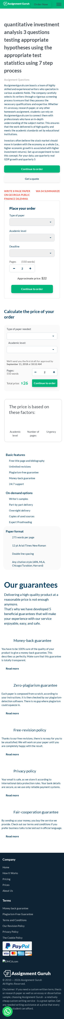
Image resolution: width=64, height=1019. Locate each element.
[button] (7, 1011)
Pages (12, 261)
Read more (12, 668)
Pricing (6, 879)
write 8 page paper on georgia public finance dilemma (17, 195)
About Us (8, 890)
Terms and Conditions (15, 920)
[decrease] (14, 268)
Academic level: (17, 342)
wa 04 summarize (48, 191)
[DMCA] (10, 961)
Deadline (14, 246)
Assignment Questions (17, 79)
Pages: (10, 370)
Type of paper (17, 215)
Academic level (17, 230)
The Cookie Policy (13, 937)
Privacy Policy (10, 931)
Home (6, 867)
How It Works (10, 873)
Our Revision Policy (14, 925)
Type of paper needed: (19, 328)
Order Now (41, 4)
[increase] (30, 268)
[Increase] (54, 372)
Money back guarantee (15, 908)
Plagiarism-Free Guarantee (18, 914)
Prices (6, 884)
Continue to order (32, 169)
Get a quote (32, 178)
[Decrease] (35, 372)
